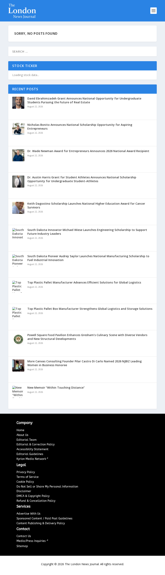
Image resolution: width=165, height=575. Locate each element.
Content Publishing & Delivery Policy (40, 523)
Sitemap (22, 546)
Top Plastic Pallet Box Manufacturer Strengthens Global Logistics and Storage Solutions (89, 309)
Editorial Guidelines (29, 454)
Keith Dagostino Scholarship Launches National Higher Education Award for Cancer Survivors (86, 205)
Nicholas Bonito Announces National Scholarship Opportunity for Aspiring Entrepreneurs (79, 126)
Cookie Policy (25, 482)
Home (20, 430)
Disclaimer (23, 491)
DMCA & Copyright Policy (33, 496)
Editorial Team (26, 440)
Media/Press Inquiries (31, 541)
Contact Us (23, 536)
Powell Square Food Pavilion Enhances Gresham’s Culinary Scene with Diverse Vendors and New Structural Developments (87, 336)
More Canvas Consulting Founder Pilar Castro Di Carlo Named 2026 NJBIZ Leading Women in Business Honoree (84, 363)
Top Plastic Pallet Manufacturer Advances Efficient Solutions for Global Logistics (84, 282)
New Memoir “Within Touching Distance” (56, 387)
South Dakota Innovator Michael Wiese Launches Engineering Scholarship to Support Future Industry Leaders (87, 231)
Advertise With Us (28, 513)
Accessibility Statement (32, 449)
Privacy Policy (25, 472)
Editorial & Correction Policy (35, 444)
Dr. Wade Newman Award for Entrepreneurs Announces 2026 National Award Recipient (88, 151)
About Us (22, 435)
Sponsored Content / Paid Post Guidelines (44, 518)
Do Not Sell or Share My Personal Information (47, 486)
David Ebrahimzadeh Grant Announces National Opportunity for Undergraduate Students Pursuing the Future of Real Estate (84, 100)
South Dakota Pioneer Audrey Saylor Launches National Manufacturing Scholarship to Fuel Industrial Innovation (88, 258)
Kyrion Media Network (31, 459)
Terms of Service (27, 477)
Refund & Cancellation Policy (35, 501)
